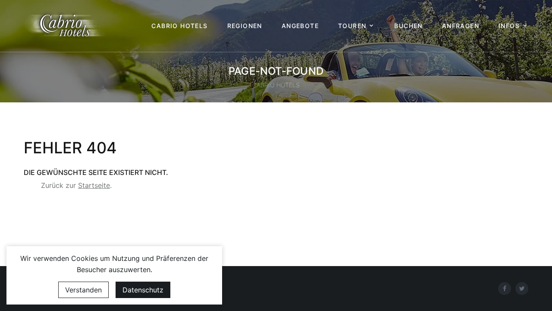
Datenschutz (142, 290)
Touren (352, 25)
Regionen (244, 25)
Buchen (408, 25)
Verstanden (83, 290)
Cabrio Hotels (179, 25)
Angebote (300, 25)
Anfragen (460, 25)
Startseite (94, 185)
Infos (509, 25)
